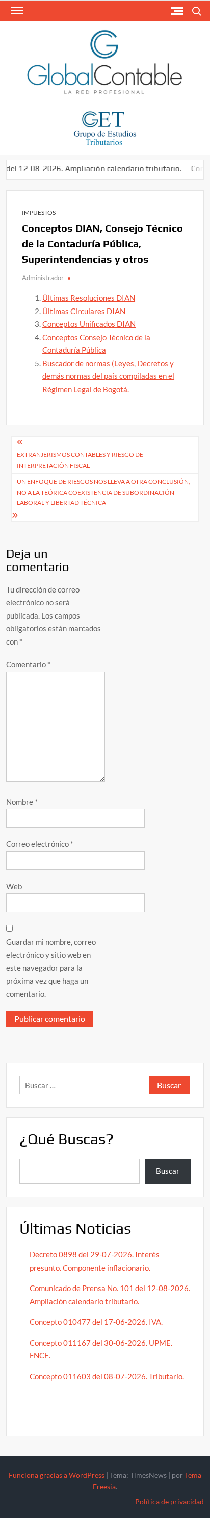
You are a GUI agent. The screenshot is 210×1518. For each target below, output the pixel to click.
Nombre (22, 801)
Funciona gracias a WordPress (56, 1475)
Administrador (43, 278)
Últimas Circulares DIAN (83, 311)
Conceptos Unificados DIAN (89, 323)
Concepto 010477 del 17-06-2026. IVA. (96, 1321)
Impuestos (39, 212)
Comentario (28, 664)
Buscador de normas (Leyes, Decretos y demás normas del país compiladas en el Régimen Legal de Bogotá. (108, 376)
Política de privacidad (169, 1501)
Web (14, 886)
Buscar (167, 1170)
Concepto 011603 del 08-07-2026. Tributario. (107, 1376)
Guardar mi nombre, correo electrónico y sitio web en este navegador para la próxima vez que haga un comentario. (51, 967)
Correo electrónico (39, 843)
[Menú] (16, 11)
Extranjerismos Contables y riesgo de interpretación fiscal (80, 460)
